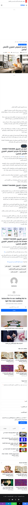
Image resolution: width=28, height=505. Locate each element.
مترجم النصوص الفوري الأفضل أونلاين (17, 269)
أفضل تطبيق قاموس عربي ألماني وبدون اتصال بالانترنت (8, 488)
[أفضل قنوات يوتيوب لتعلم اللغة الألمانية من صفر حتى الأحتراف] (23, 444)
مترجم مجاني (14, 271)
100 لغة (24, 266)
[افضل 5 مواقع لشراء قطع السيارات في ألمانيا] (23, 450)
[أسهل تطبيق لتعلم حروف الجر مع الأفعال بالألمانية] (21, 355)
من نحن (15, 496)
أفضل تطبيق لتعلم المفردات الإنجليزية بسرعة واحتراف (7, 373)
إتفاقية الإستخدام (10, 496)
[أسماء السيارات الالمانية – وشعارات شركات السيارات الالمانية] (23, 455)
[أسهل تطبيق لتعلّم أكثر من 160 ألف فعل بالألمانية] (7, 355)
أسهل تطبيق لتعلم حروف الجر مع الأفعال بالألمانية (21, 360)
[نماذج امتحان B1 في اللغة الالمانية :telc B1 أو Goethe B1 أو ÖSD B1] (23, 439)
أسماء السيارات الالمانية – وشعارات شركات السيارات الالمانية (10, 454)
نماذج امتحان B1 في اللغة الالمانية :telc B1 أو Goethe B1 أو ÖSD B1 (10, 438)
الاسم (25, 401)
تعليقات (4, 428)
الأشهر (23, 428)
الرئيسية (24, 41)
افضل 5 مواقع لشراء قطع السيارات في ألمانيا (10, 449)
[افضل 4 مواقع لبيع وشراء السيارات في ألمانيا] (23, 434)
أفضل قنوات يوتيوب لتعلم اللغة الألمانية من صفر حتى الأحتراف (10, 443)
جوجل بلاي (7, 266)
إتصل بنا (5, 496)
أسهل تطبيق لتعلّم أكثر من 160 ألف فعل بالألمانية (7, 360)
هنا (4, 251)
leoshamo (23, 52)
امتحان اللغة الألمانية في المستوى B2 (15, 261)
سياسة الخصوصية (21, 496)
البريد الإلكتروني (24, 406)
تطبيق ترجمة (16, 266)
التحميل (24, 146)
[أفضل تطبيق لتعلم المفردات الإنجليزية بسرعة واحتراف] (7, 368)
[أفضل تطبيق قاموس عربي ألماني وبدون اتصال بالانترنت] (7, 482)
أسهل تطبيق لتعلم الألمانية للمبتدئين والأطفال (21, 373)
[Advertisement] (14, 24)
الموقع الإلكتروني (24, 412)
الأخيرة (14, 428)
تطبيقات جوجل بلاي (18, 41)
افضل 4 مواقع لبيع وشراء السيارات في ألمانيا (10, 433)
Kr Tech (22, 156)
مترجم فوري (22, 271)
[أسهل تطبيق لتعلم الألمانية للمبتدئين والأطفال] (21, 368)
